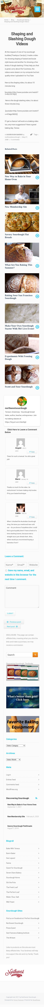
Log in (8, 775)
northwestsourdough (12, 137)
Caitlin (18, 513)
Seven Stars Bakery (13, 873)
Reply (32, 452)
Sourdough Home (13, 878)
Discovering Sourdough (17, 798)
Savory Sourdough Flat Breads (19, 826)
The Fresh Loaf (12, 887)
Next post (11, 626)
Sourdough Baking (14, 134)
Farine (8, 863)
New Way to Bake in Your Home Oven (21, 805)
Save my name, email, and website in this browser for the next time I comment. (20, 574)
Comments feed (12, 785)
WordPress (36, 1000)
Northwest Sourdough (14, 923)
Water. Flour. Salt (12, 897)
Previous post (15, 622)
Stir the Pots (11, 882)
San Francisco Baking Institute (17, 933)
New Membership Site (16, 816)
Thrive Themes (18, 1000)
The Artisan (10, 938)
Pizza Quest (11, 928)
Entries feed (11, 780)
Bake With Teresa (13, 848)
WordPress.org (12, 789)
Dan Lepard (10, 858)
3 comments (15, 140)
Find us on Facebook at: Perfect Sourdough (22, 918)
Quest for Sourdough (14, 868)
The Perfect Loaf (12, 892)
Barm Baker (10, 853)
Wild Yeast (10, 902)
